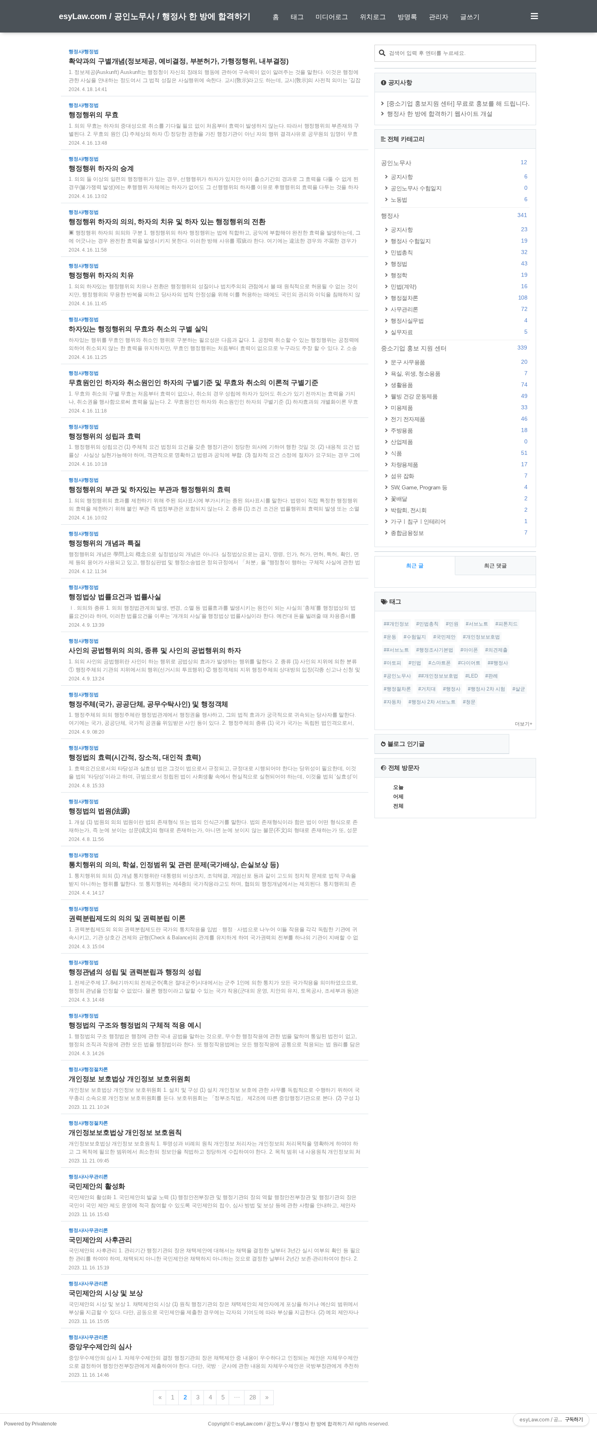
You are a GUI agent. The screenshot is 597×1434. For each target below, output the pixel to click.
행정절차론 (459, 297)
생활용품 (459, 384)
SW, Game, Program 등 (459, 487)
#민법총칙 (427, 624)
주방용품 (459, 430)
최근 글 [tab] (415, 566)
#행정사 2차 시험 (486, 689)
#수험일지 (415, 637)
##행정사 (498, 663)
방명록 (407, 16)
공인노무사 (454, 162)
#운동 (390, 637)
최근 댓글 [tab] (495, 566)
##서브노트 (396, 650)
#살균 (519, 689)
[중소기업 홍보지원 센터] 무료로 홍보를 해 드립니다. (458, 103)
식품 (459, 453)
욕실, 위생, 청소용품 (459, 373)
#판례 (491, 676)
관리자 (438, 16)
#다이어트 (469, 663)
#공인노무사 (397, 676)
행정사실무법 (459, 320)
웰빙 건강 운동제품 (459, 396)
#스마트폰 (439, 663)
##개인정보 (396, 624)
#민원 (452, 624)
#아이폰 (469, 650)
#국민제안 (444, 637)
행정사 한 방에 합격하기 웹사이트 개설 (440, 113)
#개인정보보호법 (481, 637)
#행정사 (452, 689)
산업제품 (459, 441)
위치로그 (373, 16)
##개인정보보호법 (438, 676)
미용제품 (459, 407)
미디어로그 (332, 16)
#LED (471, 676)
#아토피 (392, 663)
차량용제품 (459, 464)
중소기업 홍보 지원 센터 (454, 348)
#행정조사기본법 (434, 650)
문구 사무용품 (459, 361)
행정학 (459, 275)
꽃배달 (459, 498)
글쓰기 (470, 16)
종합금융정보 (459, 532)
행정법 (459, 263)
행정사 (454, 215)
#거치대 (427, 689)
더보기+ (523, 724)
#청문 (469, 702)
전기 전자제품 (459, 418)
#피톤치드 (506, 624)
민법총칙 (459, 252)
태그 (297, 16)
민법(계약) (459, 286)
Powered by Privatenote (30, 1424)
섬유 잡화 (459, 475)
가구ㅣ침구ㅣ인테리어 (459, 521)
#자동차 (392, 702)
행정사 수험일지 (459, 240)
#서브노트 (477, 624)
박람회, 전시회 (459, 509)
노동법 (459, 199)
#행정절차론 (397, 689)
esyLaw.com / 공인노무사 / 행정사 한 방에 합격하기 (155, 16)
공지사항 (459, 176)
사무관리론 (459, 309)
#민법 (415, 663)
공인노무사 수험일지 (459, 188)
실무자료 (459, 331)
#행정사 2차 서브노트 (432, 702)
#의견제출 (496, 650)
